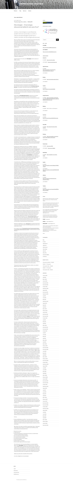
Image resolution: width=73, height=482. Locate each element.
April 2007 (44, 395)
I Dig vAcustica (45, 247)
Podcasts (15, 10)
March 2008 (45, 375)
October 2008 (45, 362)
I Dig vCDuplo (45, 249)
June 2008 (44, 369)
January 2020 (45, 275)
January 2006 (45, 423)
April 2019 (44, 277)
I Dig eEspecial (45, 243)
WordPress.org (16, 474)
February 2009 (45, 358)
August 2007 (45, 388)
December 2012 (45, 314)
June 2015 (44, 297)
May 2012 (44, 321)
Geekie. (28, 316)
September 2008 (45, 364)
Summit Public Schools (32, 216)
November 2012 (45, 316)
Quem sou (24, 10)
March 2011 (45, 340)
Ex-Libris (44, 241)
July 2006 (44, 412)
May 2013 (44, 305)
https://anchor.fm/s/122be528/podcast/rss (49, 51)
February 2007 (45, 399)
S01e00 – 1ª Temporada (47, 264)
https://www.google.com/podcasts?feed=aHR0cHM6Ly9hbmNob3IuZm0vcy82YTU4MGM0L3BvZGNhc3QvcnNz (51, 98)
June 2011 (44, 334)
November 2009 (45, 349)
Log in (15, 468)
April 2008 (44, 373)
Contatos (29, 10)
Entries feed (16, 470)
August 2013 (45, 303)
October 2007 (45, 384)
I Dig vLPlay (45, 252)
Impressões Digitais (31, 4)
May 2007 (44, 393)
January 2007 (45, 401)
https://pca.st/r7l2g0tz (51, 148)
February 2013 (45, 310)
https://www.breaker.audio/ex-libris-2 (52, 79)
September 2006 (45, 408)
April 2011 (44, 338)
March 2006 (45, 419)
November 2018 (45, 284)
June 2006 (44, 414)
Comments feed (16, 472)
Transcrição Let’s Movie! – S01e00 (48, 262)
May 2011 (44, 336)
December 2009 (45, 347)
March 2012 (45, 325)
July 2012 (44, 319)
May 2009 (44, 353)
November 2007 (45, 382)
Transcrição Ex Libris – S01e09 (23, 22)
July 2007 (44, 390)
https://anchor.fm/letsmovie (52, 62)
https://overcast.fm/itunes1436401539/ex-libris (50, 118)
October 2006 (45, 406)
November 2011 (45, 329)
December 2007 (45, 380)
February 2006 (45, 421)
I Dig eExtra (44, 245)
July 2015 (44, 295)
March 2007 (45, 397)
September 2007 (45, 386)
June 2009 (44, 351)
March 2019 (45, 279)
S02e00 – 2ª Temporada (47, 267)
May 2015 (44, 299)
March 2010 (45, 343)
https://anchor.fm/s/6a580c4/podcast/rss (49, 47)
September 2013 (45, 301)
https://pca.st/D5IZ (50, 146)
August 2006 (45, 410)
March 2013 (45, 308)
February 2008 (45, 377)
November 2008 (45, 360)
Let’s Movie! (45, 256)
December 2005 (45, 425)
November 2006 (45, 404)
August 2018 (45, 290)
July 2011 (44, 332)
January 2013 (45, 312)
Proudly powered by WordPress (21, 479)
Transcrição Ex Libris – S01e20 (48, 269)
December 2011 (45, 327)
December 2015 (45, 292)
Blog (20, 10)
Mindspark (28, 223)
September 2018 (45, 288)
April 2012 (44, 323)
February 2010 (45, 345)
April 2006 (44, 417)
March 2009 (45, 356)
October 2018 (45, 286)
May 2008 (44, 371)
